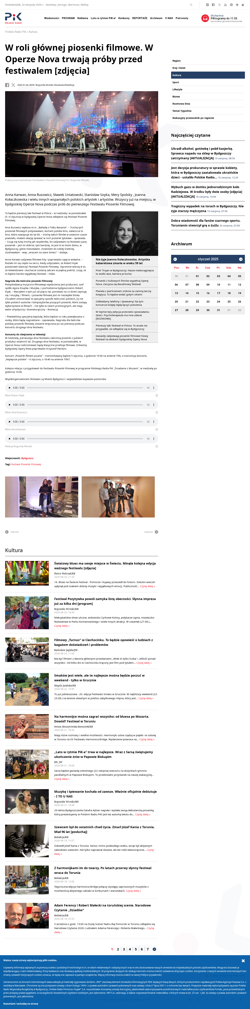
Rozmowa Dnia (181, 103)
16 (208, 293)
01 (197, 276)
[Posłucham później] (155, 395)
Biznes (176, 96)
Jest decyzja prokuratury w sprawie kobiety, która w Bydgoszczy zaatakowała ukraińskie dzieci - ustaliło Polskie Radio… (204, 172)
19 (239, 293)
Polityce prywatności (151, 974)
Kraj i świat (178, 67)
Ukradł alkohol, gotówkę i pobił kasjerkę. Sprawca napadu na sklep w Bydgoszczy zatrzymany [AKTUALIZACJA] (203, 153)
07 (186, 284)
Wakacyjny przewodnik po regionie (193, 118)
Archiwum (156, 18)
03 (218, 276)
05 (239, 276)
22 (197, 301)
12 (239, 284)
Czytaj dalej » (147, 586)
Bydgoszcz (27, 458)
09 (208, 284)
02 (208, 276)
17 (218, 293)
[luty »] (241, 259)
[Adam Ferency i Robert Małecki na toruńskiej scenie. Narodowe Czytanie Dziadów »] (27, 918)
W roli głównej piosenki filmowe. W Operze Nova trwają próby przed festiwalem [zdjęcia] (79, 59)
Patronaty (182, 18)
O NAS (169, 18)
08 (197, 284)
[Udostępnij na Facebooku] (8, 85)
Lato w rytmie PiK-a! (103, 18)
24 (218, 301)
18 (229, 293)
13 (176, 293)
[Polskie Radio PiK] (13, 18)
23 (208, 301)
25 (229, 301)
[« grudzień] (175, 259)
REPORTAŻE (139, 18)
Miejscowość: (13, 458)
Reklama (82, 18)
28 (186, 310)
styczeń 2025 (208, 259)
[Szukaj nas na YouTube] (225, 4)
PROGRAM (68, 18)
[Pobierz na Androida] (237, 4)
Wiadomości (51, 18)
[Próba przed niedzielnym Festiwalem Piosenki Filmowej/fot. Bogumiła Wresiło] (118, 496)
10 (218, 284)
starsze (15, 531)
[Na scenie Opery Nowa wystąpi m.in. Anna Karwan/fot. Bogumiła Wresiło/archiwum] (41, 496)
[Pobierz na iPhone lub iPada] (243, 4)
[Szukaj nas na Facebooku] (213, 4)
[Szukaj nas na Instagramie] (207, 4)
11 (229, 284)
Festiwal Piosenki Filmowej (26, 464)
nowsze (148, 531)
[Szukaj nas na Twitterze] (219, 4)
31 (186, 276)
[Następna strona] (154, 949)
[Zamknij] (243, 961)
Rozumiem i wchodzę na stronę (20, 1003)
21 (186, 301)
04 (229, 276)
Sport (175, 82)
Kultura (33, 31)
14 (186, 293)
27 (176, 310)
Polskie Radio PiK (15, 31)
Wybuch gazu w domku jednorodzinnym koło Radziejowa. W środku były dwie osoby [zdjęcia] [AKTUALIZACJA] (206, 191)
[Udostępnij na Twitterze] (14, 85)
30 (176, 276)
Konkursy (124, 18)
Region (176, 60)
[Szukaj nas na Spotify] (231, 4)
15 (197, 293)
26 (239, 301)
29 (197, 310)
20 (176, 301)
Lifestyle (177, 89)
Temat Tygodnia (181, 110)
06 (176, 284)
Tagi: (8, 464)
